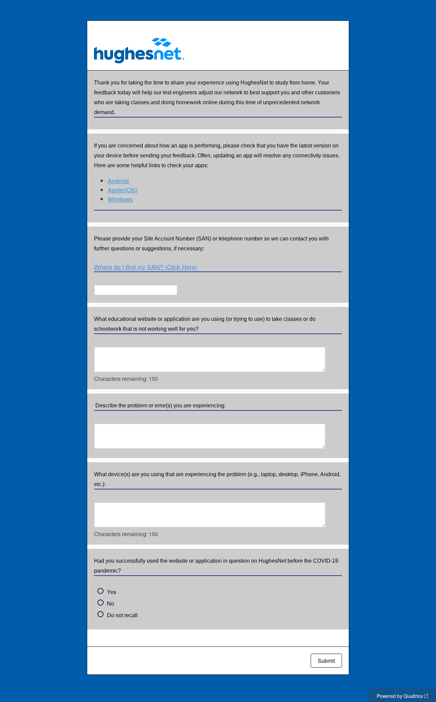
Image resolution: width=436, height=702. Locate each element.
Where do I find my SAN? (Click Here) (145, 266)
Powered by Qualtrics (400, 695)
